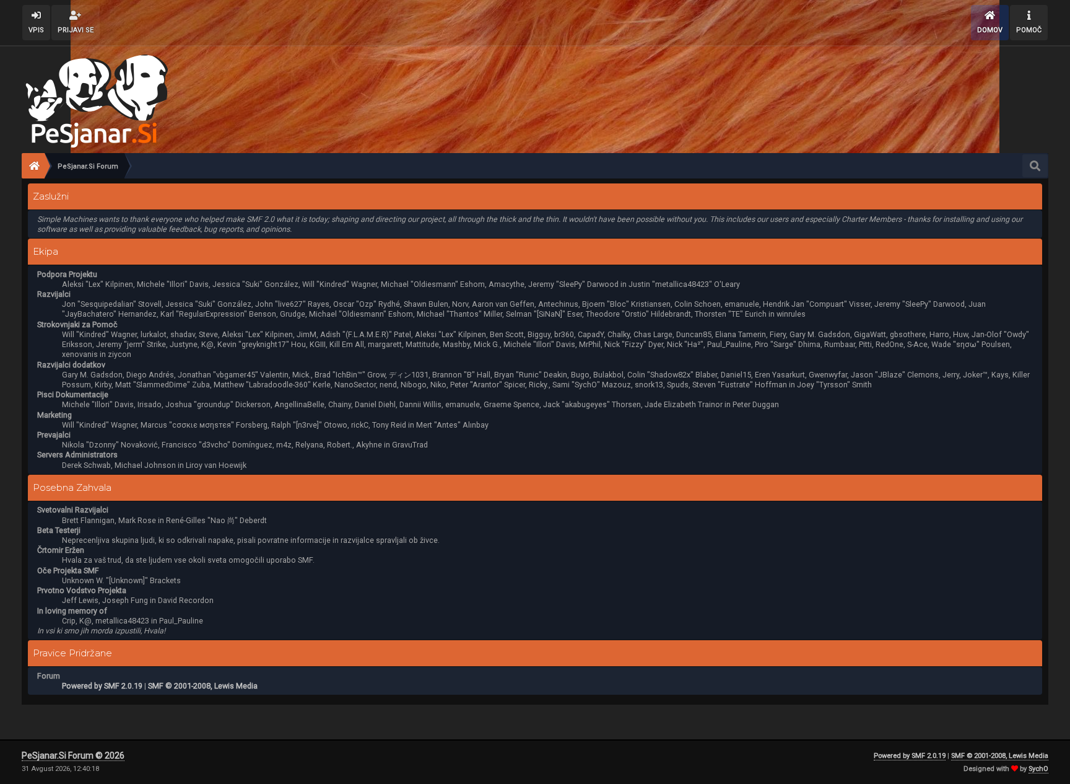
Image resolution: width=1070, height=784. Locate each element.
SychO (1038, 769)
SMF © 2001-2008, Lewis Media (203, 685)
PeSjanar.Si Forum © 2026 (73, 755)
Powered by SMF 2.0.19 (102, 685)
